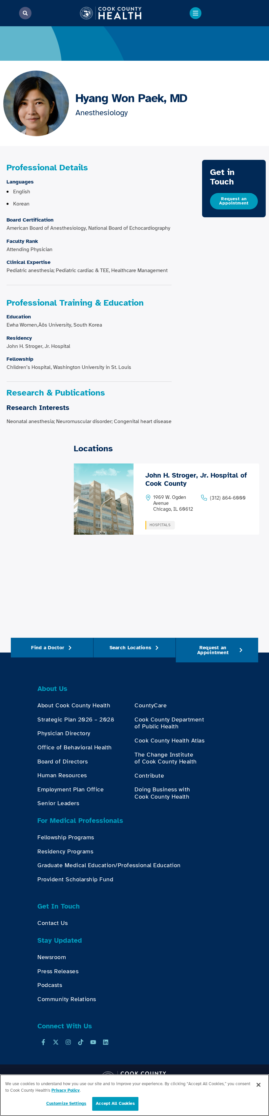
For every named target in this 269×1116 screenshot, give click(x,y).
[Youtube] (93, 1042)
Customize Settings (66, 1103)
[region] (134, 1095)
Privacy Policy (66, 1090)
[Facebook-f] (43, 1042)
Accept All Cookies (115, 1103)
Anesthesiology (101, 113)
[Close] (258, 1085)
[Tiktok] (81, 1042)
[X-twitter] (56, 1042)
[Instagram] (68, 1042)
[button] (25, 13)
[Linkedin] (106, 1042)
